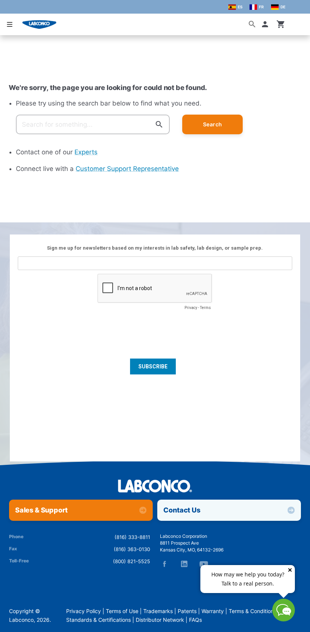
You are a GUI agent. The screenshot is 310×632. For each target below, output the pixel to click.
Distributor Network (160, 620)
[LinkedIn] (184, 563)
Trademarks (158, 611)
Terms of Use (122, 611)
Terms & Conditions (252, 611)
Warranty (213, 611)
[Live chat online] (283, 619)
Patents (187, 611)
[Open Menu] (10, 24)
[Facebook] (164, 563)
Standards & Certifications (98, 620)
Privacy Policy (83, 611)
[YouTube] (203, 563)
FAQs (195, 620)
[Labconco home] (155, 487)
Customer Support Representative (127, 168)
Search (212, 124)
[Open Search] (252, 24)
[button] (266, 24)
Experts (86, 152)
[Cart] (281, 24)
